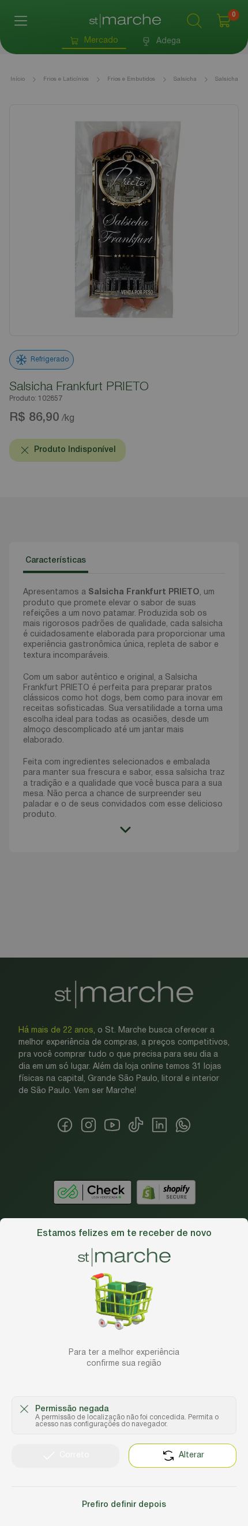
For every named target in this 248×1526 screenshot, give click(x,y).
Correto (74, 1455)
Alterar (191, 1455)
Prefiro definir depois (124, 1505)
